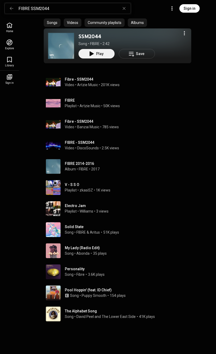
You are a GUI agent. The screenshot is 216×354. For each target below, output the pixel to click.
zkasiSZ (86, 190)
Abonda (83, 253)
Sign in (189, 8)
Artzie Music (87, 85)
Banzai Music (88, 127)
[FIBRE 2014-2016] (119, 166)
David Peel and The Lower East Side (106, 316)
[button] (61, 45)
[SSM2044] (61, 46)
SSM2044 (89, 36)
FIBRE (95, 44)
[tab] (52, 22)
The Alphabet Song (81, 311)
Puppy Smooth (94, 295)
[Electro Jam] (119, 208)
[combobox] (74, 8)
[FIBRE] (119, 103)
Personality (75, 269)
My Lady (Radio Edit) (82, 248)
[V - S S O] (119, 187)
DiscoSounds (88, 148)
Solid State (74, 227)
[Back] (11, 8)
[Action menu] (184, 33)
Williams (86, 211)
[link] (9, 27)
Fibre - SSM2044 (79, 79)
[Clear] (124, 8)
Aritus (95, 232)
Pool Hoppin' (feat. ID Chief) (88, 290)
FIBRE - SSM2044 (79, 142)
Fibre (80, 274)
